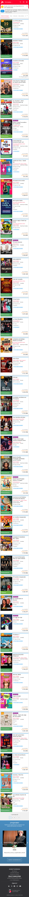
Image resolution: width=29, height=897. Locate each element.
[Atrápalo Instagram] (17, 886)
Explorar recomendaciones (14, 859)
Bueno (4, 592)
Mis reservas (14, 871)
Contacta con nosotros (14, 874)
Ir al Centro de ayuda (14, 872)
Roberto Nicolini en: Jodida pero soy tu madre (15, 842)
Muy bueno (5, 136)
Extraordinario (6, 36)
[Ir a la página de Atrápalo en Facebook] (14, 886)
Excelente (5, 433)
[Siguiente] (17, 817)
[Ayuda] (23, 2)
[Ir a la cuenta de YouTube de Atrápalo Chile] (20, 886)
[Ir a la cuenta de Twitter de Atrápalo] (11, 886)
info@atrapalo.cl (16, 880)
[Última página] (19, 817)
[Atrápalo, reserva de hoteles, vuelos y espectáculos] (2, 2)
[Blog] (9, 886)
